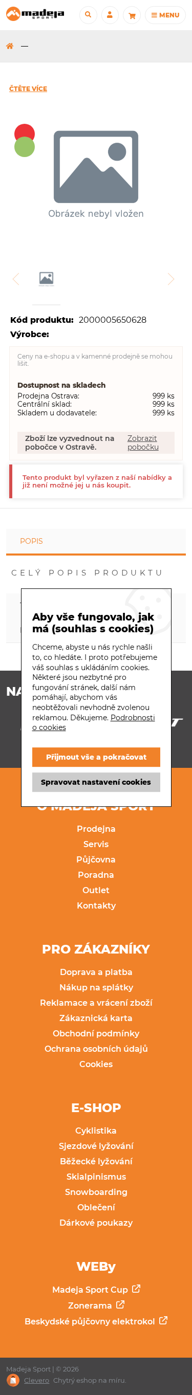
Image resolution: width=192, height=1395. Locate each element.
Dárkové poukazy (96, 1223)
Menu (168, 15)
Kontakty (96, 906)
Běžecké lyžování (96, 1161)
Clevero (36, 1380)
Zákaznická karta (96, 1018)
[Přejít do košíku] (131, 15)
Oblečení (96, 1207)
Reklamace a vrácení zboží (96, 1003)
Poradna (96, 875)
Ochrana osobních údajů (96, 1049)
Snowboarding (96, 1192)
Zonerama (91, 1306)
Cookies (96, 1064)
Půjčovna (96, 860)
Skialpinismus (96, 1177)
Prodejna (96, 829)
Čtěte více (28, 89)
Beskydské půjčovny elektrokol (91, 1321)
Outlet (96, 890)
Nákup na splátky (96, 987)
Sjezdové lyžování (96, 1146)
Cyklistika (96, 1131)
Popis (31, 541)
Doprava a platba (96, 972)
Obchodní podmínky (96, 1033)
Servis (96, 844)
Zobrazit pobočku (143, 442)
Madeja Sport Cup (91, 1290)
